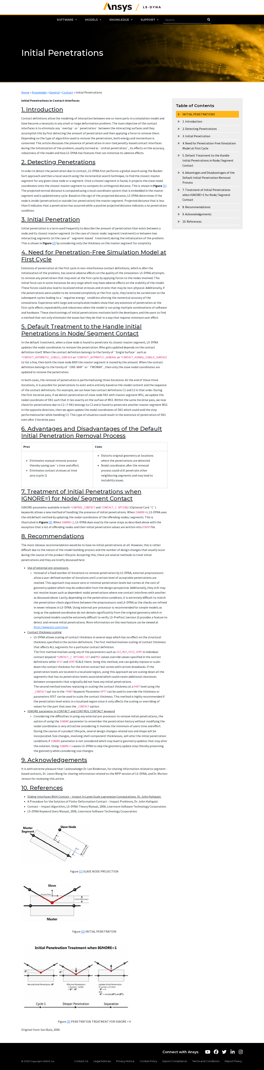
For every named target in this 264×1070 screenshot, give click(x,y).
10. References (192, 221)
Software (65, 19)
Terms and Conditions (205, 1061)
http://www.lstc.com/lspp (51, 627)
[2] (54, 243)
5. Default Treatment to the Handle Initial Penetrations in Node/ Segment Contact (207, 160)
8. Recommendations (196, 207)
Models (91, 19)
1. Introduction (192, 121)
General (54, 92)
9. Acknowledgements (196, 214)
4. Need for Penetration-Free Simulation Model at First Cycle (209, 145)
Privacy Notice (125, 1061)
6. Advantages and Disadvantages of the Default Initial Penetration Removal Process (208, 177)
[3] (50, 522)
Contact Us (81, 1061)
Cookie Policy (148, 1061)
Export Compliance (175, 1061)
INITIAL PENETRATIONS (198, 114)
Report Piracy (233, 1061)
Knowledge (119, 19)
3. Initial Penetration (196, 136)
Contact (67, 92)
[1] (164, 186)
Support (148, 19)
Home (25, 92)
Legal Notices (102, 1061)
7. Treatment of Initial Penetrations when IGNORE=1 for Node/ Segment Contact (206, 195)
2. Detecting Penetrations (199, 129)
